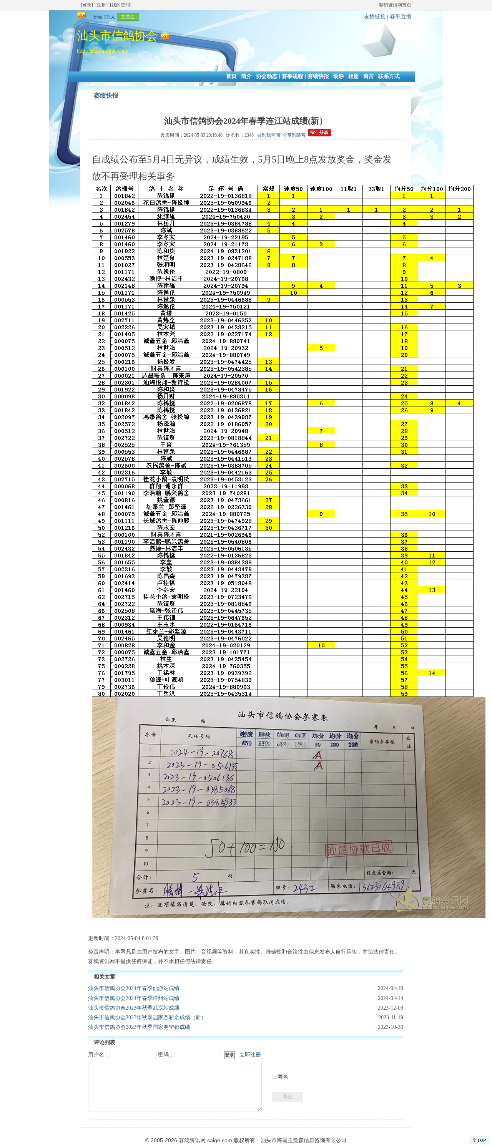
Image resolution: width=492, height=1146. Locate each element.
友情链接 (375, 17)
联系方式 (389, 76)
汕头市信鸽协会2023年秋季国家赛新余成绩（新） (147, 1017)
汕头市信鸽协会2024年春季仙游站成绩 (134, 988)
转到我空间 (268, 135)
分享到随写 (294, 135)
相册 (353, 76)
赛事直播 (400, 17)
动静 (338, 76)
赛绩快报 (318, 76)
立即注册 (250, 1055)
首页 (231, 76)
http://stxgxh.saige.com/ (103, 51)
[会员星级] (90, 17)
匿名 (283, 1077)
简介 (246, 76)
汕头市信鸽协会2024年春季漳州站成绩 (134, 998)
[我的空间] (120, 5)
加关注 (128, 17)
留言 (368, 76)
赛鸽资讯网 (192, 1140)
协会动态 (267, 76)
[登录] (87, 5)
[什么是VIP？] (82, 17)
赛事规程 (292, 76)
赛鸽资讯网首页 (395, 5)
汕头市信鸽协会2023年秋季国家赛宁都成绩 (139, 1027)
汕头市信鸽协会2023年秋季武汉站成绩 (134, 1008)
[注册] (101, 5)
